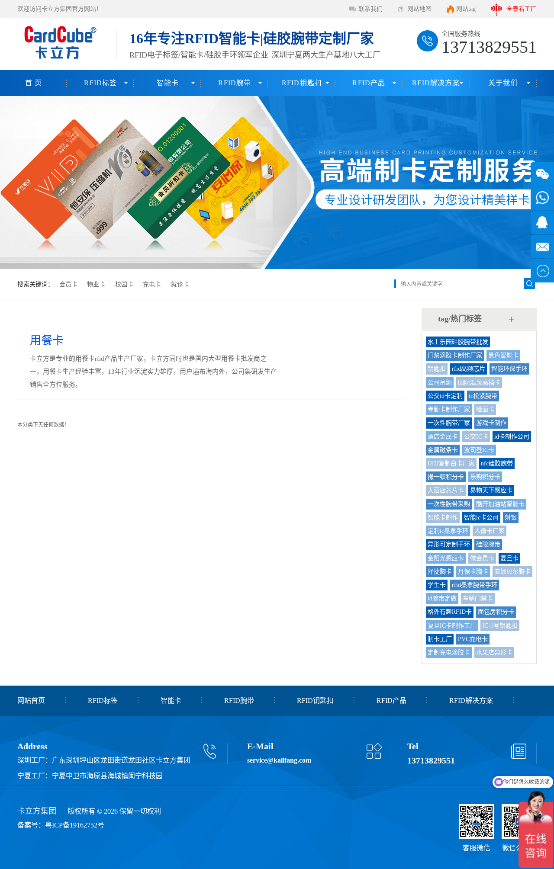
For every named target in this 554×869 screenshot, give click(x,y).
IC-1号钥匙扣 (500, 625)
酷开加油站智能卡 (500, 504)
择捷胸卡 (440, 571)
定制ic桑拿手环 (448, 531)
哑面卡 (485, 409)
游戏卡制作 (491, 423)
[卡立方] (58, 44)
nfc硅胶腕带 (497, 463)
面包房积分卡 (496, 612)
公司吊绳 (440, 382)
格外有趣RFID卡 (450, 612)
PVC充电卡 (473, 639)
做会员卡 (482, 558)
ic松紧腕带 (483, 396)
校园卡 (124, 284)
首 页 (33, 83)
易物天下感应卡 (491, 490)
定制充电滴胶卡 (449, 652)
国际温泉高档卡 (479, 382)
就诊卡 (180, 284)
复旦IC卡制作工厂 (452, 625)
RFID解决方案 (436, 83)
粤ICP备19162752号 (74, 825)
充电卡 (152, 284)
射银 (511, 517)
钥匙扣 (437, 369)
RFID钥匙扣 (302, 83)
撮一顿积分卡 (446, 477)
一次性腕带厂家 (449, 423)
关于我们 (503, 83)
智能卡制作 (443, 517)
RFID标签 (100, 83)
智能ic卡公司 (481, 517)
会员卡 (68, 284)
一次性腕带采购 (449, 504)
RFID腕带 (234, 83)
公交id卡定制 (445, 396)
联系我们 (370, 9)
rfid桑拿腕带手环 (474, 585)
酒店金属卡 (443, 436)
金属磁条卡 (443, 450)
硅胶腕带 (488, 544)
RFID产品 (368, 83)
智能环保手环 (509, 369)
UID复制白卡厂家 (451, 463)
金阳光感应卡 (446, 558)
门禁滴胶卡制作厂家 (455, 355)
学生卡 (437, 585)
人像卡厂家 (489, 531)
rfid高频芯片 (468, 369)
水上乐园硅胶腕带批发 (458, 342)
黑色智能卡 (503, 355)
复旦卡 (509, 558)
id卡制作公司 (511, 436)
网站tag (466, 9)
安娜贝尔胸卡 (512, 571)
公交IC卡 (476, 436)
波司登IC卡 (479, 450)
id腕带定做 (442, 598)
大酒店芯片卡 (446, 490)
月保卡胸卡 (473, 571)
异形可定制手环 (449, 544)
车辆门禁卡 (478, 598)
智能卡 (168, 83)
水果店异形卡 (494, 652)
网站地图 (419, 9)
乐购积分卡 (485, 477)
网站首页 (31, 700)
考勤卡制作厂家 (449, 409)
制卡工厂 (440, 639)
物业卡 (96, 284)
